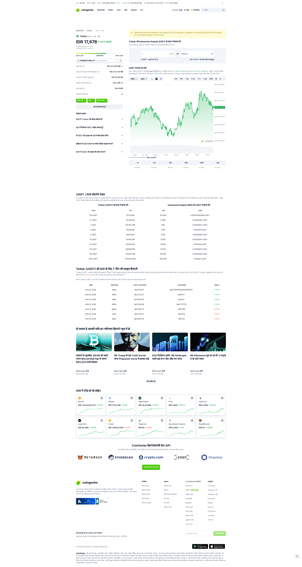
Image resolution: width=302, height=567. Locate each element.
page (162, 35)
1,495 (93, 3)
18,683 (82, 3)
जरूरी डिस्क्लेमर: (80, 553)
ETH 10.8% (160, 3)
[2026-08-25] (216, 79)
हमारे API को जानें (151, 157)
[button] (99, 106)
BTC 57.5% (151, 3)
